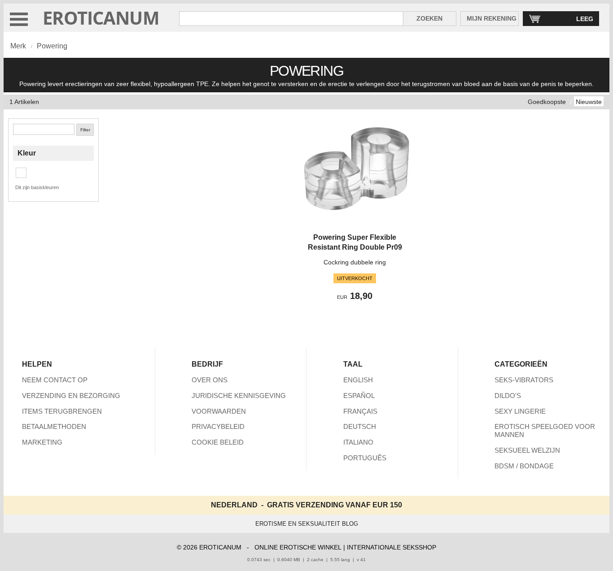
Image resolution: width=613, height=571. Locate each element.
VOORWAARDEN (219, 411)
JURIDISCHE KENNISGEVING (239, 395)
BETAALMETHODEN (54, 426)
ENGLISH (358, 380)
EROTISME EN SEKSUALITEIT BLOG (306, 523)
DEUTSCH (359, 426)
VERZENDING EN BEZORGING (71, 395)
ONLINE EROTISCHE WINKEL (298, 547)
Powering (52, 46)
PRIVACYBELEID (218, 426)
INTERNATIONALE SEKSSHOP (391, 547)
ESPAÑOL (359, 395)
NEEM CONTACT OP (55, 380)
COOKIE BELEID (218, 442)
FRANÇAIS (360, 411)
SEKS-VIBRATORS (524, 380)
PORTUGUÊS (364, 458)
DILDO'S (508, 395)
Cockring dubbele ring (355, 262)
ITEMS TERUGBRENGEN (62, 411)
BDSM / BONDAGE (524, 466)
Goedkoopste (547, 101)
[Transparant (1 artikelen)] (21, 173)
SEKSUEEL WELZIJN (527, 450)
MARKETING (42, 442)
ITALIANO (358, 442)
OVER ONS (210, 380)
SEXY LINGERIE (520, 411)
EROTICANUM (101, 17)
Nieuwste (589, 101)
